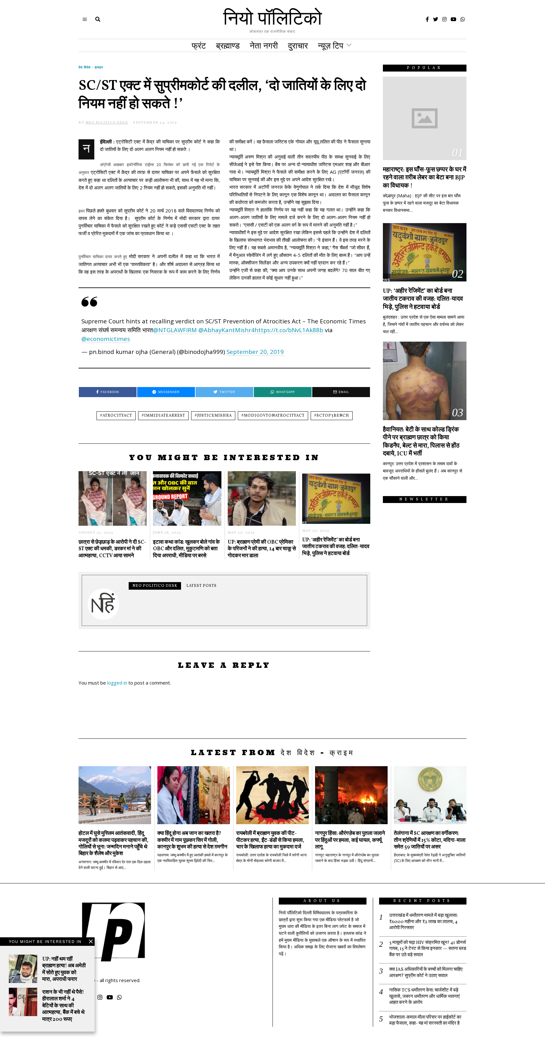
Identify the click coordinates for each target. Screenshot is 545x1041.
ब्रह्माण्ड (228, 45)
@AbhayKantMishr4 (226, 330)
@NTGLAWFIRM (175, 330)
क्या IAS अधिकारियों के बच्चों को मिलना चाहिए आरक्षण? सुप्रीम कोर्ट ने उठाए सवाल (426, 973)
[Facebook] (427, 19)
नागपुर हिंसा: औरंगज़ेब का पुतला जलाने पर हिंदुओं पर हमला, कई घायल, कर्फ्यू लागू (350, 840)
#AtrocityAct (116, 415)
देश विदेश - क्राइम (91, 67)
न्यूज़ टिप (330, 45)
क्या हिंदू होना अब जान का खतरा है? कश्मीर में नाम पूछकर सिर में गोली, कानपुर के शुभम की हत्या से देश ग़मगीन (192, 840)
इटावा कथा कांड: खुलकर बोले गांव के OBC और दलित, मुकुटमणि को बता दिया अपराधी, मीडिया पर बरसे (186, 549)
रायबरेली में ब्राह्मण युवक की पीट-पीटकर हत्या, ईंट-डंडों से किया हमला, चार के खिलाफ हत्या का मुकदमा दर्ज (270, 840)
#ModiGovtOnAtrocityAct (273, 415)
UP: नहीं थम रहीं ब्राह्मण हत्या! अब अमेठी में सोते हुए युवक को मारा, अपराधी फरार (64, 969)
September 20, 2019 (255, 352)
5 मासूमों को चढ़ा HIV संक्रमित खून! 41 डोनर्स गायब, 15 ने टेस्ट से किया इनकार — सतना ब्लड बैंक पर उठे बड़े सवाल (427, 949)
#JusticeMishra (213, 415)
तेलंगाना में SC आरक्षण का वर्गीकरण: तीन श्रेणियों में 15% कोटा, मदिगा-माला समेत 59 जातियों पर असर (430, 840)
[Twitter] (435, 19)
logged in (117, 683)
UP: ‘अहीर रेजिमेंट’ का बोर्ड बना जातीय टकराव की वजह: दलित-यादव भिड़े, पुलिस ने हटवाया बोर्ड (335, 546)
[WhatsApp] (462, 19)
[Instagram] (444, 19)
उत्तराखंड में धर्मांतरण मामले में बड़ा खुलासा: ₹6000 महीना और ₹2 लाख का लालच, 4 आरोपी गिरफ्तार (423, 922)
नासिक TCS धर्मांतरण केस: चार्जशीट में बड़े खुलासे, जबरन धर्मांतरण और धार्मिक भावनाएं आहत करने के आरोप (424, 996)
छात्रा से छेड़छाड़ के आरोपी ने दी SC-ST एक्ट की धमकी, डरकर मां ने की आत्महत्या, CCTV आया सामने (112, 549)
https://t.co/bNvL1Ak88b (289, 330)
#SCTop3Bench (331, 415)
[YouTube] (453, 19)
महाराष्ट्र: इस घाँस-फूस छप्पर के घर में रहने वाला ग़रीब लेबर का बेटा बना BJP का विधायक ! (424, 177)
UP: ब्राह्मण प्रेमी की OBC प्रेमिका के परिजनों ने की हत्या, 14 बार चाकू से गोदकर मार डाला (262, 549)
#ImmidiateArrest (163, 415)
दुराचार (298, 45)
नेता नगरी (264, 45)
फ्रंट (199, 45)
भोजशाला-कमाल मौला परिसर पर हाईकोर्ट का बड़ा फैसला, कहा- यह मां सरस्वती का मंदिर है (425, 1021)
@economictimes (105, 339)
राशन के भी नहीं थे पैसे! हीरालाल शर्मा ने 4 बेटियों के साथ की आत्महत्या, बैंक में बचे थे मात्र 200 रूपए (63, 1006)
